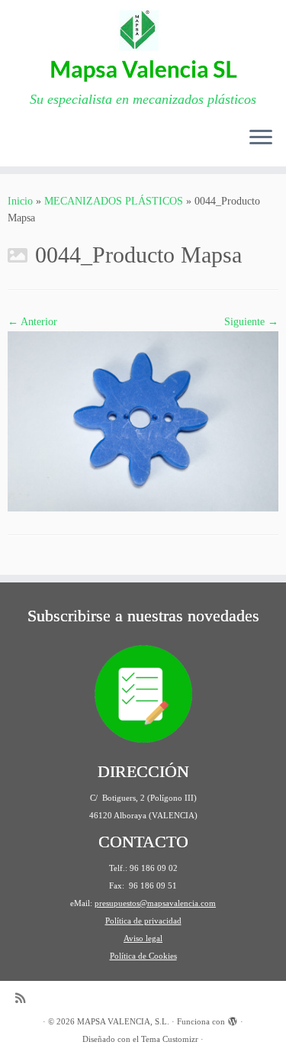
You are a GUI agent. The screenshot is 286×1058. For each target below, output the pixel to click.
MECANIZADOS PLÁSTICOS (113, 201)
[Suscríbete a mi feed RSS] (24, 998)
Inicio (20, 201)
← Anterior (32, 321)
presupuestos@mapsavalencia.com (155, 903)
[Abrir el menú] (260, 138)
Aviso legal (143, 938)
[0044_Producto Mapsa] (143, 420)
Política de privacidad (143, 920)
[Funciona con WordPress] (232, 1019)
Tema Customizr (169, 1038)
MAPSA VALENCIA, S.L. (123, 1021)
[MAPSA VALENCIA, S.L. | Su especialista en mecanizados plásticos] (143, 46)
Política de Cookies (143, 955)
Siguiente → (251, 321)
